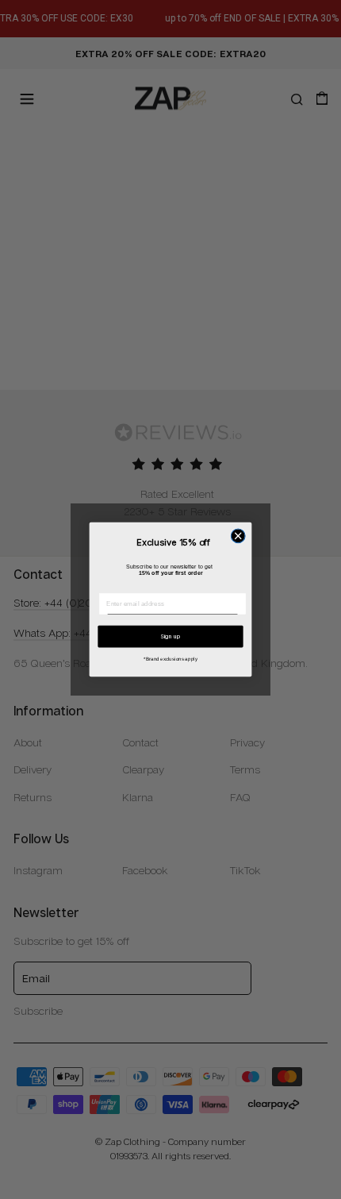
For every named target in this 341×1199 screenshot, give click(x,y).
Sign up (170, 636)
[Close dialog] (238, 536)
